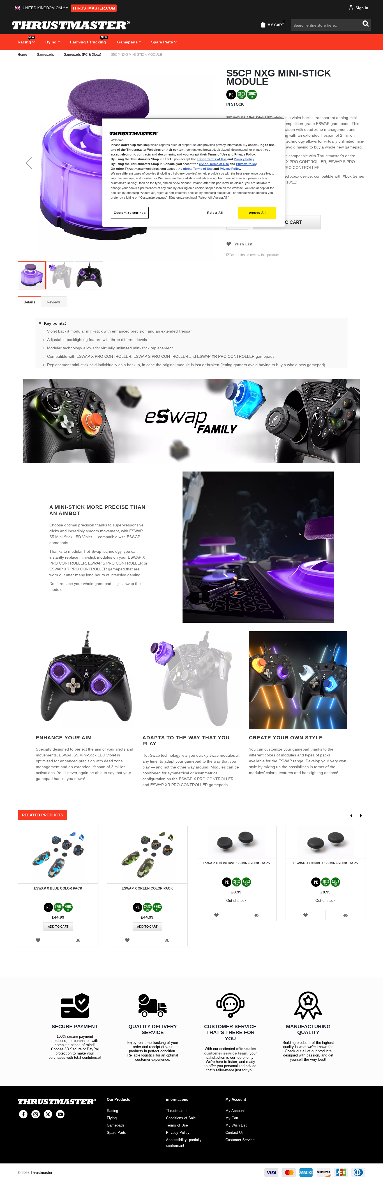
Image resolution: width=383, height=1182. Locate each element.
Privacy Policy (244, 159)
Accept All (257, 212)
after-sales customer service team (230, 1050)
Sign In (361, 8)
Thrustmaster (177, 1111)
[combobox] (331, 25)
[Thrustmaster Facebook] (23, 1114)
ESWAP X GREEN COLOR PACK (147, 888)
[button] (41, 8)
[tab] (29, 302)
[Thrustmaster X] (48, 1114)
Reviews (54, 302)
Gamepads (45, 55)
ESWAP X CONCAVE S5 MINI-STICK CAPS (236, 863)
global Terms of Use (198, 168)
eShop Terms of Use (212, 159)
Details (29, 302)
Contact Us (234, 1132)
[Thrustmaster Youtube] (60, 1114)
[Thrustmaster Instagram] (35, 1114)
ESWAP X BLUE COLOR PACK (58, 888)
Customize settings (130, 212)
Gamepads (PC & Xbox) (82, 55)
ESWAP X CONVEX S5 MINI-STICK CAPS (325, 863)
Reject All (215, 212)
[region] (193, 172)
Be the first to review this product (254, 255)
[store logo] (71, 25)
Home (22, 55)
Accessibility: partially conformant (184, 1143)
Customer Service (240, 1140)
